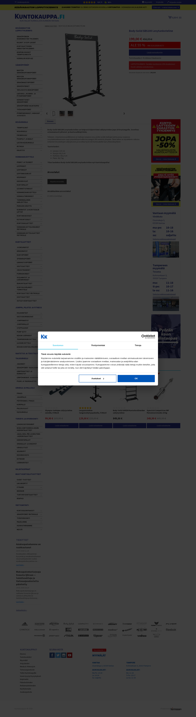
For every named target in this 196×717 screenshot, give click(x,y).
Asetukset (96, 378)
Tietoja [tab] (138, 345)
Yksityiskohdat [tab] (98, 345)
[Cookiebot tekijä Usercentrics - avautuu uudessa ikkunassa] (143, 337)
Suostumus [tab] (58, 345)
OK (136, 378)
